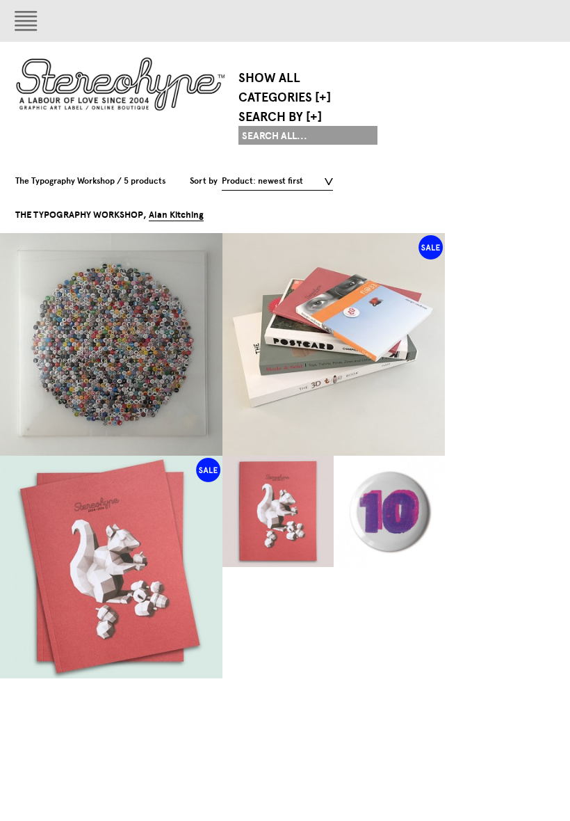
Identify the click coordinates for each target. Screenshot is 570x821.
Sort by (204, 181)
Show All (269, 78)
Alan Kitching (176, 215)
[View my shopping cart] (413, 21)
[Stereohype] (121, 84)
